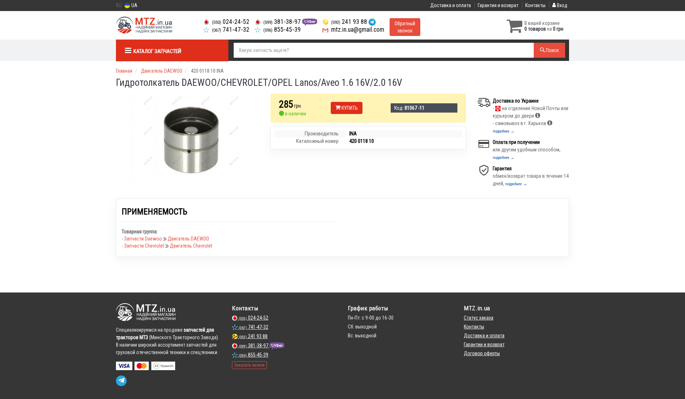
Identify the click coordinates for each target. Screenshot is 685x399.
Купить (349, 108)
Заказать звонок (249, 365)
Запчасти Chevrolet (144, 246)
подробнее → (503, 131)
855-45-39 (282, 29)
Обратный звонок (405, 27)
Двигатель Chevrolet (191, 246)
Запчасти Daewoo (143, 239)
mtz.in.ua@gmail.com (357, 29)
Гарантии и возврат (484, 344)
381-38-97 (282, 21)
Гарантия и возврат (498, 5)
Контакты (535, 5)
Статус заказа (478, 318)
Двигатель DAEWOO (188, 239)
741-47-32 (230, 29)
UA (133, 5)
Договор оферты (482, 353)
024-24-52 (230, 21)
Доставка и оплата (450, 5)
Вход (561, 5)
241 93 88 (350, 21)
